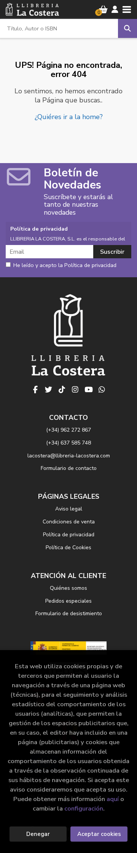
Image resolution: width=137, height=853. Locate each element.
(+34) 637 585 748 (68, 442)
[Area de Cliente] (115, 9)
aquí (113, 799)
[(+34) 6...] (102, 389)
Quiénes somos (68, 588)
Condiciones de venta (69, 521)
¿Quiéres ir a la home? (69, 116)
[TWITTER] (48, 389)
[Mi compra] (103, 9)
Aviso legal (68, 508)
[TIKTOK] (62, 389)
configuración (83, 808)
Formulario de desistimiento (68, 613)
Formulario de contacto (69, 468)
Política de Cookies (68, 547)
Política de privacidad (68, 534)
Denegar (38, 834)
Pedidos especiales (68, 601)
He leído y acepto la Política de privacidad (64, 265)
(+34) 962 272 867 (68, 430)
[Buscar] (127, 28)
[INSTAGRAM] (75, 389)
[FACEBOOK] (35, 389)
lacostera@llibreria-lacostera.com (68, 455)
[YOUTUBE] (88, 389)
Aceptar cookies (99, 834)
